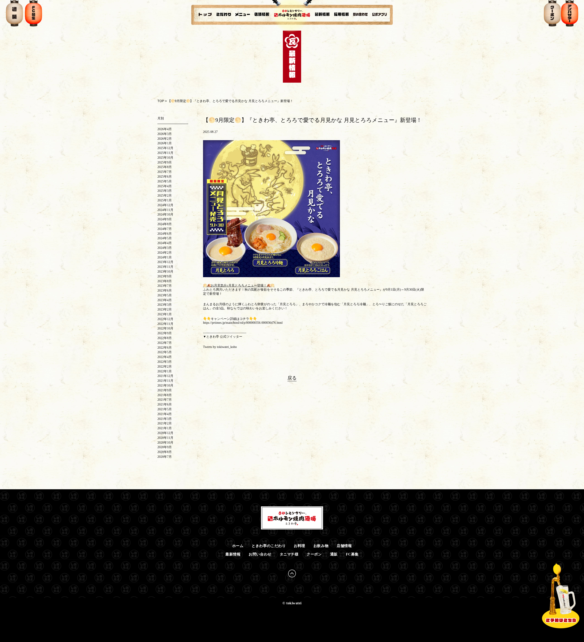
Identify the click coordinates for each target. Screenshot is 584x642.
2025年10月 (165, 157)
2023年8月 (164, 281)
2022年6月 (164, 347)
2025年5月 (164, 181)
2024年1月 (164, 257)
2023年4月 (164, 300)
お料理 (299, 546)
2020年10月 (165, 442)
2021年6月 (164, 404)
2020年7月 (164, 456)
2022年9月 (164, 333)
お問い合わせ (260, 554)
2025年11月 (165, 153)
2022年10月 (165, 328)
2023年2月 (164, 309)
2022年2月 (164, 366)
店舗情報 (344, 546)
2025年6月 (164, 176)
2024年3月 (164, 248)
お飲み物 (320, 546)
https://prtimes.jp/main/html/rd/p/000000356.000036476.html (243, 322)
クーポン (314, 554)
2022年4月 (164, 357)
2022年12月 (165, 319)
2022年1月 (164, 371)
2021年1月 (164, 428)
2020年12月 (165, 433)
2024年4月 (164, 243)
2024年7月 (164, 229)
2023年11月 (165, 266)
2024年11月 (165, 210)
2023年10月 (165, 271)
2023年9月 (164, 276)
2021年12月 (165, 376)
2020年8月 (164, 452)
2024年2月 (164, 252)
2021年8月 (164, 395)
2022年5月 (164, 352)
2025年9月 (164, 162)
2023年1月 (164, 314)
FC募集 (352, 554)
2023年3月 (164, 304)
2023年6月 (164, 290)
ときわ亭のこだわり (269, 546)
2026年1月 (164, 143)
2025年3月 (164, 190)
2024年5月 (164, 238)
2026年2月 (164, 138)
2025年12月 (165, 148)
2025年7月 (164, 172)
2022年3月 (164, 361)
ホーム (238, 546)
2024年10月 (165, 214)
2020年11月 (165, 437)
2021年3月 (164, 419)
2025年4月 (164, 186)
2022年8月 (164, 338)
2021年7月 (164, 399)
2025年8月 (164, 167)
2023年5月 (164, 295)
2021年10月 (165, 385)
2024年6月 (164, 233)
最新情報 (232, 554)
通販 (334, 554)
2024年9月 (164, 219)
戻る (292, 377)
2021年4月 (164, 414)
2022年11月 (165, 324)
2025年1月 (164, 200)
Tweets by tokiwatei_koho (220, 347)
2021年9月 (164, 390)
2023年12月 (165, 262)
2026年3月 (164, 134)
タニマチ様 (289, 554)
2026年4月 (164, 129)
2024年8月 (164, 224)
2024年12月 (165, 205)
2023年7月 (164, 285)
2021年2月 (164, 423)
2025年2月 (164, 195)
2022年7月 (164, 343)
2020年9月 (164, 447)
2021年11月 (165, 380)
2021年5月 (164, 409)
